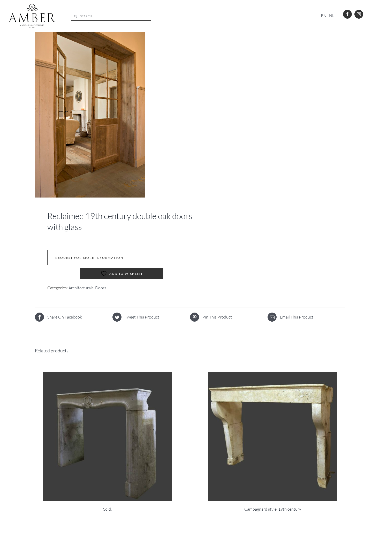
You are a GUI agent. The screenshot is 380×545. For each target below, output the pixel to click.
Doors (100, 287)
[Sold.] (107, 436)
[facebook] (347, 14)
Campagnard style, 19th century (272, 509)
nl (331, 15)
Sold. (107, 509)
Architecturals (81, 287)
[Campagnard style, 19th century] (273, 436)
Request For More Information (89, 258)
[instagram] (358, 14)
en (323, 15)
